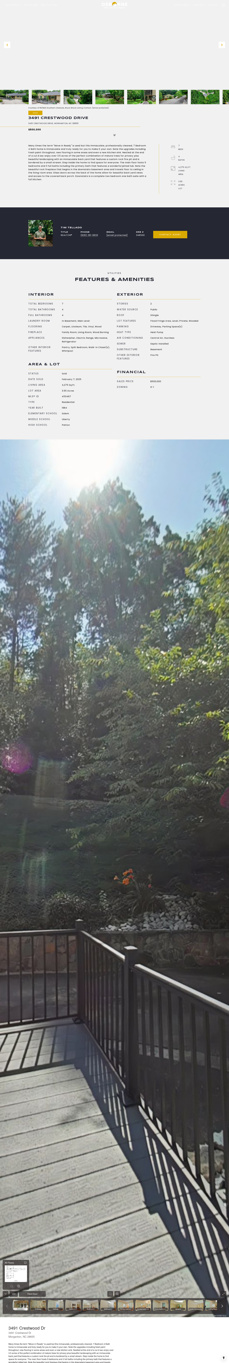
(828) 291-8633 (89, 235)
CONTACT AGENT (170, 234)
